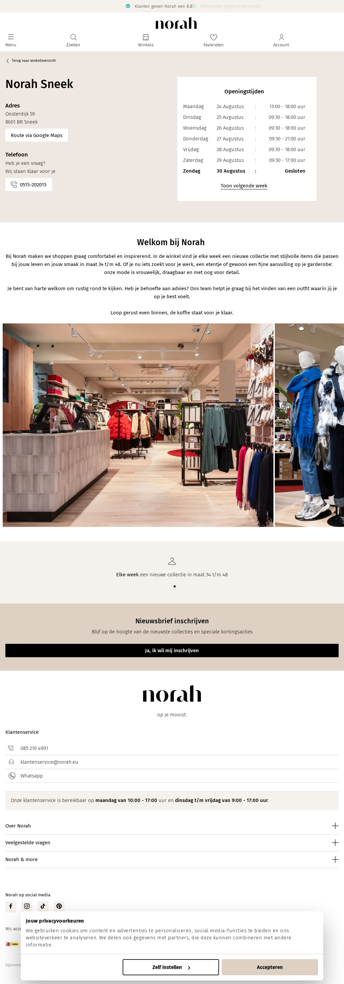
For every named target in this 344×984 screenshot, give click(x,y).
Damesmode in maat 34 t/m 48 (155, 5)
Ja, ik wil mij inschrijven (172, 650)
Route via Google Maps (36, 135)
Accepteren (270, 967)
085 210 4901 (34, 748)
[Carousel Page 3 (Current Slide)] (175, 586)
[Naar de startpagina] (176, 23)
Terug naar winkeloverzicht (34, 60)
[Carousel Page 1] (164, 586)
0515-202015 (33, 185)
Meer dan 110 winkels (323, 5)
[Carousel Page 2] (169, 586)
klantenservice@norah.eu (49, 762)
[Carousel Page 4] (180, 586)
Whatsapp (31, 776)
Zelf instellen (167, 967)
